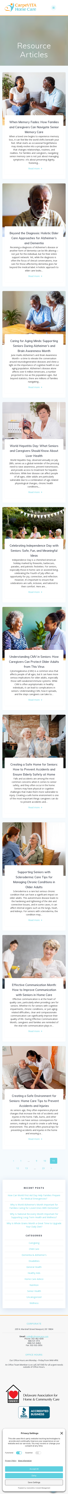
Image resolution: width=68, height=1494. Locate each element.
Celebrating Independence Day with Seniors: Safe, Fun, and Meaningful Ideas (34, 550)
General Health (34, 1266)
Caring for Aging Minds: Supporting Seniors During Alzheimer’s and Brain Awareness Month (34, 346)
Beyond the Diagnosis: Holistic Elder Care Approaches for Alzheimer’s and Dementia (34, 238)
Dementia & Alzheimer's (34, 1254)
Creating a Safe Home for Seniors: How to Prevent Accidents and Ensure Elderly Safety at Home (34, 769)
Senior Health (34, 1291)
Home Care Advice (34, 1279)
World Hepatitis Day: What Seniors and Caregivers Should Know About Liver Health (34, 451)
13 (27, 1168)
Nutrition (34, 1285)
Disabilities (34, 1260)
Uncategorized (34, 1297)
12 (18, 1168)
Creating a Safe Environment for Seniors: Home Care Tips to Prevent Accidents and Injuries (34, 1101)
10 (45, 1160)
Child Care (34, 1248)
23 (44, 1168)
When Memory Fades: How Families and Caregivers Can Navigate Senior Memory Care (34, 127)
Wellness (34, 1303)
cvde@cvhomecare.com (37, 1336)
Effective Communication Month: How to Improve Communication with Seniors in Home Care (34, 990)
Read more (34, 168)
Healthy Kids (34, 1272)
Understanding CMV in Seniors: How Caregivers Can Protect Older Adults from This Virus (34, 662)
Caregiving (34, 1242)
